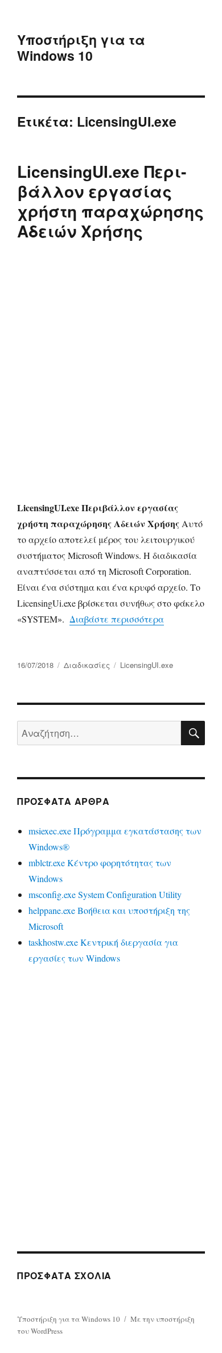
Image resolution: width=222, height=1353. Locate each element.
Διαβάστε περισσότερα (116, 619)
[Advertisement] (111, 373)
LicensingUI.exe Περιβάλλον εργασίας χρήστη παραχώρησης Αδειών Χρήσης (110, 201)
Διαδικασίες (87, 664)
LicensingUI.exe (146, 664)
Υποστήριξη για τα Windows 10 (81, 47)
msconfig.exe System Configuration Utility (105, 894)
